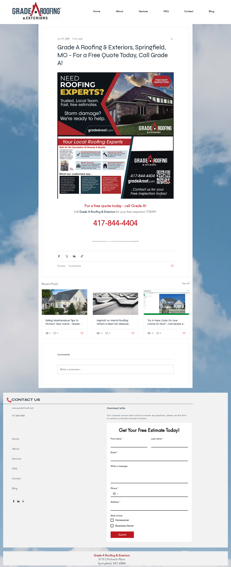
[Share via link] (81, 256)
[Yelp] (23, 501)
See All (185, 283)
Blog (14, 488)
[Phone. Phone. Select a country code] (116, 494)
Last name (157, 438)
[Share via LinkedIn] (74, 256)
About (15, 448)
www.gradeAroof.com (23, 408)
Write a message (119, 466)
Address (115, 502)
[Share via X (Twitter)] (66, 256)
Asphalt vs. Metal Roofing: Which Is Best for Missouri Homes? (113, 322)
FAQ (14, 468)
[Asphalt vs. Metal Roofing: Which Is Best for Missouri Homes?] (115, 302)
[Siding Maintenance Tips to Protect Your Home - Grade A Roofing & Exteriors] (64, 302)
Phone (114, 488)
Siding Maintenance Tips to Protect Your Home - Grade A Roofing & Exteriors (64, 322)
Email (114, 452)
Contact (16, 478)
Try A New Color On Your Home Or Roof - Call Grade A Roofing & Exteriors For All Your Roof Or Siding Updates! (166, 322)
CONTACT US (26, 399)
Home (15, 438)
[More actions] (172, 39)
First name (117, 438)
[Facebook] (13, 501)
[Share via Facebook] (58, 256)
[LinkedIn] (18, 501)
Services (16, 458)
